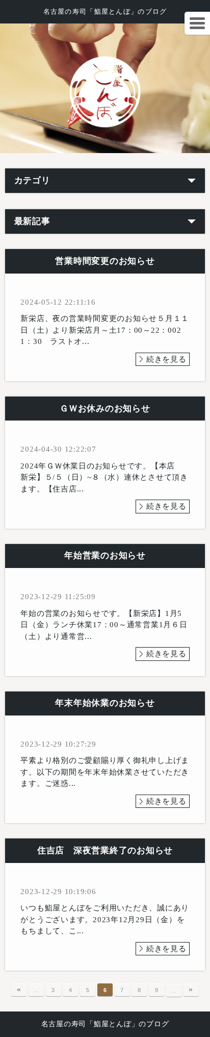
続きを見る (166, 359)
